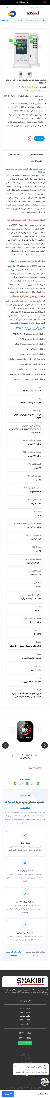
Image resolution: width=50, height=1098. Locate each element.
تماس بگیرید (39, 138)
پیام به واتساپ (25, 1043)
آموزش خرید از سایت (25, 1062)
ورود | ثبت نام (20, 2)
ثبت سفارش (25, 1054)
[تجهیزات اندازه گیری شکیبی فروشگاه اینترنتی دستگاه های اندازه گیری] (33, 13)
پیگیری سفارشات (25, 1058)
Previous (44, 745)
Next (5, 745)
